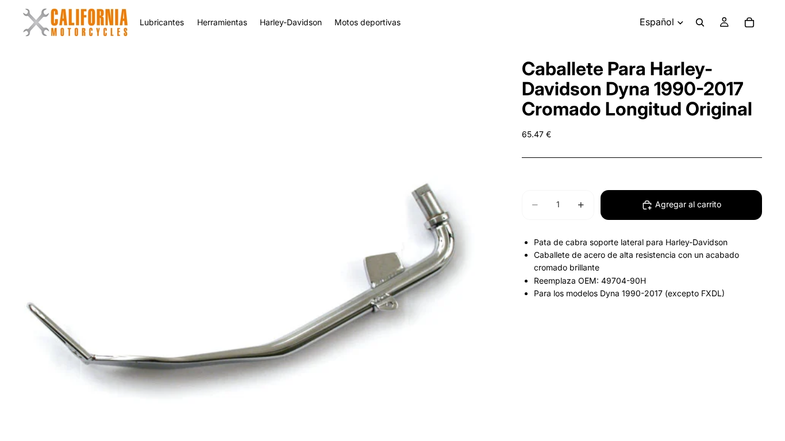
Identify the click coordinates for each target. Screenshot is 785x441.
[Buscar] (700, 22)
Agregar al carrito (688, 204)
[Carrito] (749, 22)
